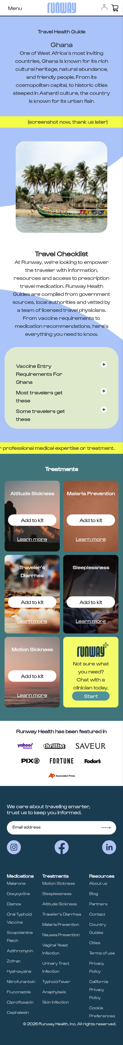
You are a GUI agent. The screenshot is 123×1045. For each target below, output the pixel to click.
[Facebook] (62, 847)
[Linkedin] (109, 847)
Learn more (32, 539)
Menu (15, 8)
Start (91, 696)
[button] (114, 7)
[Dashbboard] (104, 7)
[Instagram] (14, 847)
